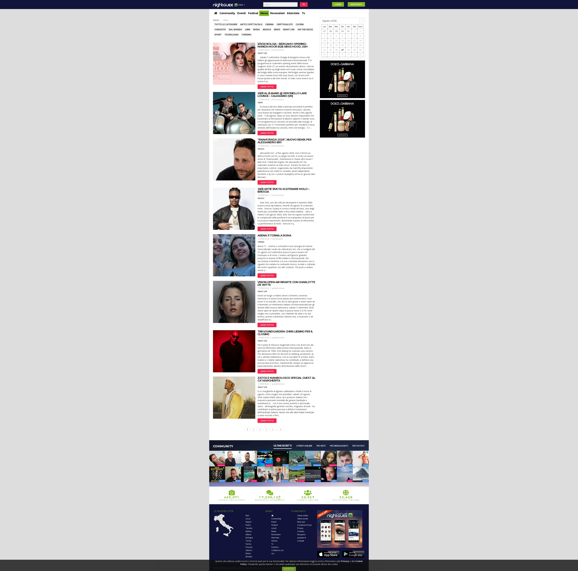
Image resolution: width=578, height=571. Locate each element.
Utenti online (304, 445)
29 (336, 31)
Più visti (321, 445)
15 (354, 40)
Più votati (358, 445)
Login (338, 4)
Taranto (249, 528)
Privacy (300, 528)
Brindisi (249, 556)
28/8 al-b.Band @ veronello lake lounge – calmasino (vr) (282, 95)
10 (324, 40)
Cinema (269, 24)
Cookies (300, 531)
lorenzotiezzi (278, 49)
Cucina (300, 24)
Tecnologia (231, 34)
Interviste (293, 13)
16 (360, 40)
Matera (249, 531)
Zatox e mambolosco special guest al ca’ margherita (286, 379)
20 (342, 45)
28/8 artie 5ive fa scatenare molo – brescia (283, 190)
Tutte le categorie (225, 24)
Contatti (300, 541)
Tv (303, 13)
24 (324, 50)
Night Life (289, 29)
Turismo (246, 34)
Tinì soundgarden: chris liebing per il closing (285, 333)
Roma (248, 525)
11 (330, 40)
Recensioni (277, 13)
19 (336, 45)
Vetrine (274, 541)
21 (348, 45)
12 (336, 40)
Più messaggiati (339, 445)
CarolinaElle (277, 238)
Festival (253, 13)
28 (330, 31)
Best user (301, 522)
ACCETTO (289, 568)
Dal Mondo (235, 29)
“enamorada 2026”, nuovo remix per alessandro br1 (284, 141)
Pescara (249, 547)
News (264, 13)
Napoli (248, 522)
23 (360, 45)
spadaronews (278, 288)
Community (227, 13)
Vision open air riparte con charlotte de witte (286, 284)
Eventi (241, 13)
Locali (273, 528)
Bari (247, 515)
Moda (256, 29)
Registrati (356, 4)
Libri (247, 29)
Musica (267, 29)
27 (324, 31)
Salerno (249, 550)
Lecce (248, 518)
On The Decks (305, 29)
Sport (218, 34)
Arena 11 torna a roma (274, 235)
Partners (275, 547)
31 (348, 31)
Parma (248, 544)
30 (342, 31)
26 (336, 50)
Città (240, 4)
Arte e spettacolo (251, 24)
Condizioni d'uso (304, 525)
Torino (248, 541)
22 (354, 45)
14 (348, 40)
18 (330, 45)
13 (342, 40)
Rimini (248, 553)
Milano (248, 534)
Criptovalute (285, 24)
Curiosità (220, 29)
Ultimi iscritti (282, 445)
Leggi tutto (267, 87)
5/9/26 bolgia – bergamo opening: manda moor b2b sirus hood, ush (282, 45)
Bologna (249, 537)
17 (324, 45)
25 (330, 50)
